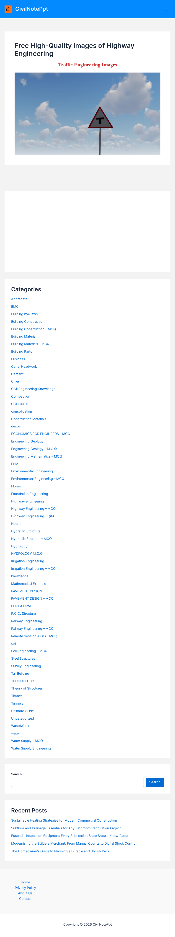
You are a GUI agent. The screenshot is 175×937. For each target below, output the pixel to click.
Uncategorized (22, 718)
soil (13, 643)
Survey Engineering (26, 666)
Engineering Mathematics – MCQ (36, 456)
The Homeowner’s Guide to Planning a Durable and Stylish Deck (60, 851)
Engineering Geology (27, 441)
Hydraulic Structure (25, 531)
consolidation (21, 411)
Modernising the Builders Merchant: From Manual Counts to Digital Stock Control (73, 843)
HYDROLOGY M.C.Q (27, 554)
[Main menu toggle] (165, 9)
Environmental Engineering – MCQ (37, 479)
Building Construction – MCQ (33, 329)
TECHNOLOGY (22, 681)
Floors (16, 486)
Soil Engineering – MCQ (29, 651)
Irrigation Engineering (27, 561)
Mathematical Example (28, 584)
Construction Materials (28, 419)
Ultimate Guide (22, 711)
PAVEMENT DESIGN (26, 591)
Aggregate (19, 299)
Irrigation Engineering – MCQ (33, 569)
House (16, 524)
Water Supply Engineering (31, 748)
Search (16, 774)
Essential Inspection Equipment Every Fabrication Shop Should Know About (70, 836)
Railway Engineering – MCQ (32, 629)
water (15, 733)
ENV (14, 464)
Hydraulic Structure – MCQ (31, 539)
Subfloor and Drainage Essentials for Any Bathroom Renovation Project (66, 828)
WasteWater (20, 726)
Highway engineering (27, 501)
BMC (15, 307)
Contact (25, 899)
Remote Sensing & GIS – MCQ (34, 636)
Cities (15, 381)
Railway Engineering (26, 621)
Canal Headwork (24, 366)
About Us (25, 893)
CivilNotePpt (31, 8)
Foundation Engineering (29, 494)
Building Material (23, 336)
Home (25, 882)
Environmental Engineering (32, 471)
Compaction (20, 396)
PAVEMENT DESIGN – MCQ (32, 598)
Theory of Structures (27, 688)
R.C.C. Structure (23, 614)
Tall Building (20, 674)
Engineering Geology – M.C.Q (34, 449)
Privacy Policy (25, 888)
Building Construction (27, 322)
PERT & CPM (21, 606)
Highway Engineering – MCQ (33, 509)
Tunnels (17, 703)
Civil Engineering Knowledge (33, 389)
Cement (17, 374)
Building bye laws (24, 314)
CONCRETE (20, 404)
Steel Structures (23, 658)
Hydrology (19, 546)
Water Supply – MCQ (27, 741)
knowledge (19, 576)
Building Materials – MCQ (30, 344)
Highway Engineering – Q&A (32, 516)
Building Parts (21, 351)
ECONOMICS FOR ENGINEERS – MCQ (40, 434)
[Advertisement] (87, 232)
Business (18, 359)
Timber (16, 696)
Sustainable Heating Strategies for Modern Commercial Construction (64, 820)
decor (15, 426)
